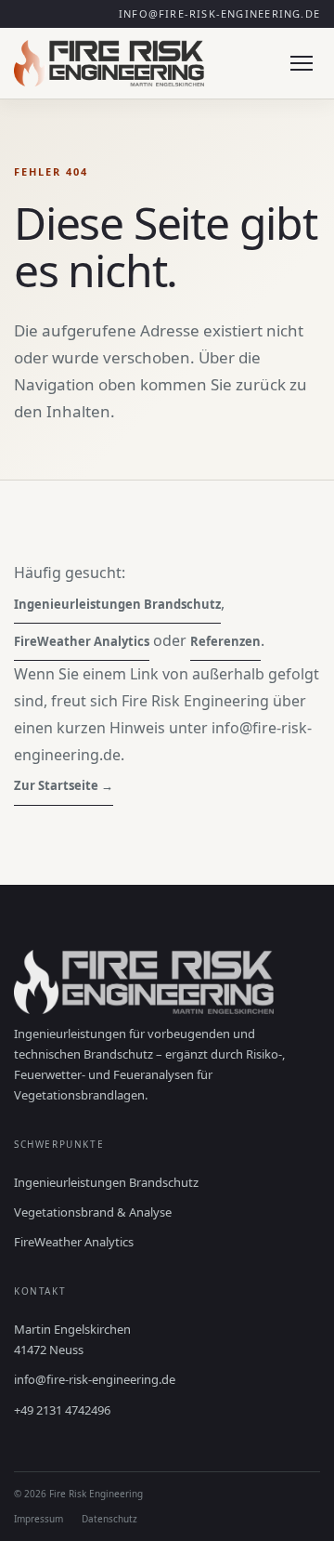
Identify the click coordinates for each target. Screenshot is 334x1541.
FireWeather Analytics (81, 641)
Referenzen (225, 641)
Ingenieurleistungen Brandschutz (117, 604)
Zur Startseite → (63, 785)
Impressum (38, 1518)
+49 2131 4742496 (62, 1410)
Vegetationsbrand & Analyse (93, 1212)
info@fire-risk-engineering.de (219, 13)
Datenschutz (109, 1518)
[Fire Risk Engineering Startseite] (109, 63)
